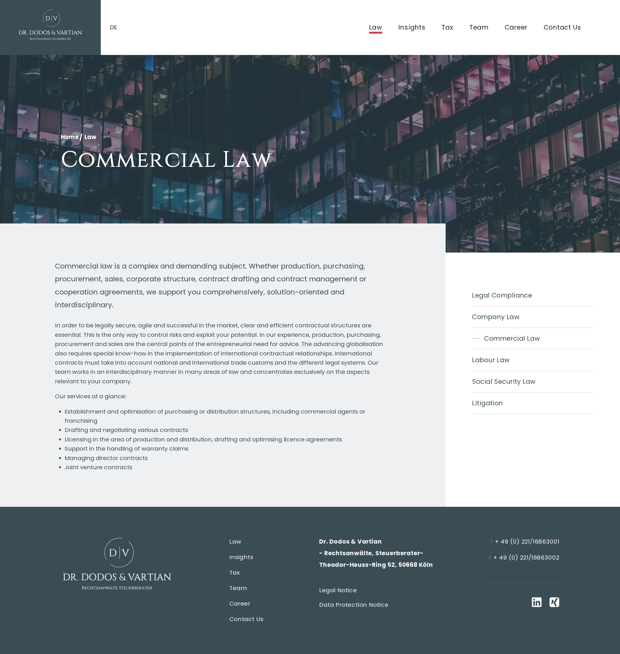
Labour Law (491, 359)
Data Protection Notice (353, 605)
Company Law (495, 316)
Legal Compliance (502, 295)
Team (478, 27)
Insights (412, 27)
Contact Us (562, 27)
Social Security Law (503, 381)
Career (516, 27)
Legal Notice (338, 590)
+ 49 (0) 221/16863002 (524, 558)
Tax (447, 27)
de (113, 27)
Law (375, 27)
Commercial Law (512, 338)
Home (70, 137)
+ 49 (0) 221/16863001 (524, 542)
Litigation (487, 403)
